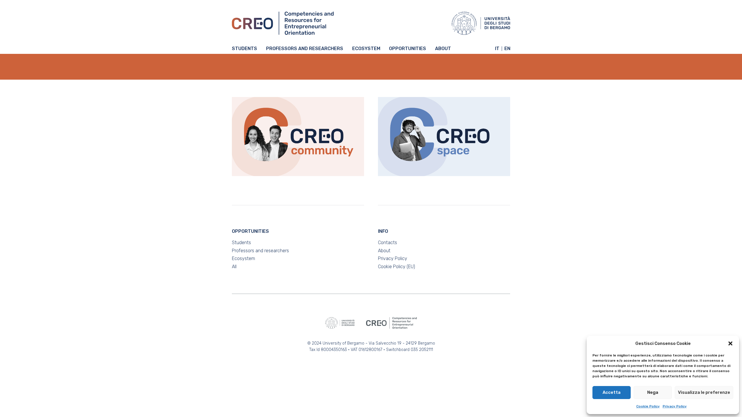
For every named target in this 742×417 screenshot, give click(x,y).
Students (244, 48)
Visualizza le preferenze (704, 392)
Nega (652, 392)
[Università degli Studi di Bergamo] (481, 23)
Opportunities (407, 48)
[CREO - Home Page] (283, 23)
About (443, 48)
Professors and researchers (304, 48)
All (234, 266)
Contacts (387, 242)
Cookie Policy (648, 406)
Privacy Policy (675, 406)
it (497, 48)
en (507, 48)
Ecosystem (366, 48)
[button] (730, 343)
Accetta (612, 392)
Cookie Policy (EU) (396, 266)
